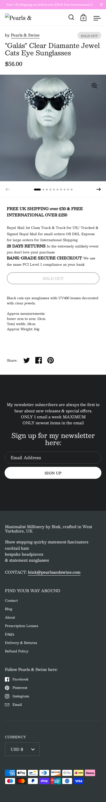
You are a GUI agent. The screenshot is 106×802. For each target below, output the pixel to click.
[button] (98, 189)
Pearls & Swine (25, 35)
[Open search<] (71, 17)
